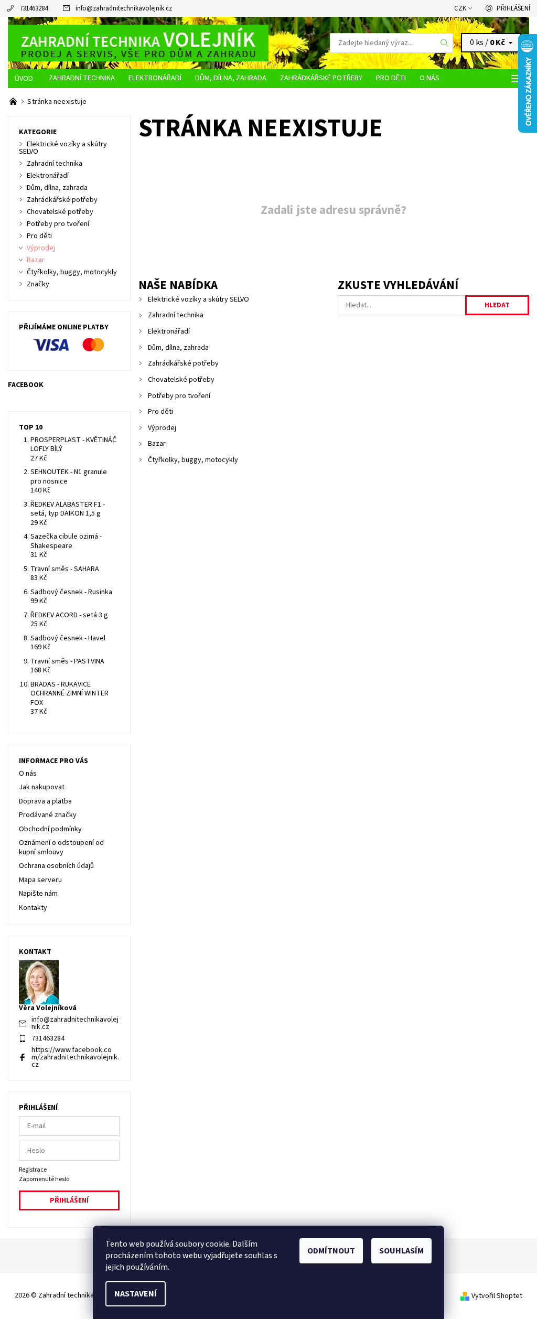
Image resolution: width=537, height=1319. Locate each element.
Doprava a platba (45, 801)
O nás (429, 77)
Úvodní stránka (25, 78)
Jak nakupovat (42, 787)
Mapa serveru (40, 880)
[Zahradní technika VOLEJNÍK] (138, 43)
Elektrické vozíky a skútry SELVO (198, 299)
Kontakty (33, 908)
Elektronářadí (154, 77)
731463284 (33, 8)
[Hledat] (444, 43)
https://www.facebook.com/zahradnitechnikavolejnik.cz (75, 1057)
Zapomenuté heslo (44, 1179)
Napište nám (38, 893)
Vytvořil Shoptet (496, 1296)
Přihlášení (513, 8)
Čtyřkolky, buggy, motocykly (193, 460)
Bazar (157, 443)
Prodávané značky (48, 815)
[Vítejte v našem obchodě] (13, 101)
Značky (38, 284)
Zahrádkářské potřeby (321, 77)
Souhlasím (401, 1251)
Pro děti (391, 77)
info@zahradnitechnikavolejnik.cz (124, 8)
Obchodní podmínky (50, 829)
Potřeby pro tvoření (179, 396)
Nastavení (135, 1294)
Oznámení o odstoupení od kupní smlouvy (61, 847)
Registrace (33, 1169)
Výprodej (162, 428)
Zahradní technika (82, 77)
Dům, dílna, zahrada (230, 77)
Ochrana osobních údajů (56, 866)
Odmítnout (331, 1251)
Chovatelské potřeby (181, 379)
